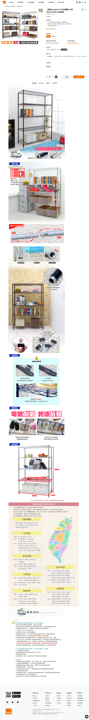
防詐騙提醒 (79, 696)
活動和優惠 (20, 2)
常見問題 (69, 703)
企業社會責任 (48, 703)
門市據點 (35, 698)
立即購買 (67, 77)
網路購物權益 (80, 698)
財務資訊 (47, 698)
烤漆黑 (48, 36)
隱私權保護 (79, 703)
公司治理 (47, 700)
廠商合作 (59, 700)
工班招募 (59, 703)
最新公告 (35, 696)
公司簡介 (47, 696)
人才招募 (35, 705)
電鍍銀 (53, 36)
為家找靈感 (51, 2)
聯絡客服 (69, 705)
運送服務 (54, 83)
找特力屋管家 (31, 2)
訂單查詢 (69, 696)
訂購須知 (48, 83)
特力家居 (35, 703)
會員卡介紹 (69, 698)
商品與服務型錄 (36, 700)
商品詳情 (34, 83)
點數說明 (69, 700)
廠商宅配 (50, 56)
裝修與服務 (41, 2)
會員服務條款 (80, 700)
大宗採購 (59, 698)
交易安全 (79, 705)
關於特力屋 (61, 2)
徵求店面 (59, 696)
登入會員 (50, 43)
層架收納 (8, 6)
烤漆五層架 (19, 6)
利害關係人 (47, 705)
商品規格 (41, 83)
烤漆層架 (13, 6)
